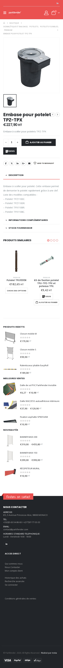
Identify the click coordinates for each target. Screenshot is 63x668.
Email (29, 163)
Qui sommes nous (14, 563)
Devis (12, 151)
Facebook (5, 163)
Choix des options (16, 290)
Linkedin (7, 544)
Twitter (11, 163)
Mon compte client (14, 570)
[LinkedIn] (57, 3)
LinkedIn (17, 163)
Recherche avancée (14, 581)
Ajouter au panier (41, 142)
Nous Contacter (12, 567)
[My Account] (46, 13)
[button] (5, 13)
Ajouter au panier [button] (48, 302)
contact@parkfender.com (15, 529)
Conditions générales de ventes (20, 598)
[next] (57, 114)
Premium (16, 278)
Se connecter (11, 584)
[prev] (52, 114)
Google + (23, 163)
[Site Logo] (14, 13)
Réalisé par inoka (49, 653)
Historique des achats (15, 577)
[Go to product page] (16, 261)
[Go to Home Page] (4, 23)
